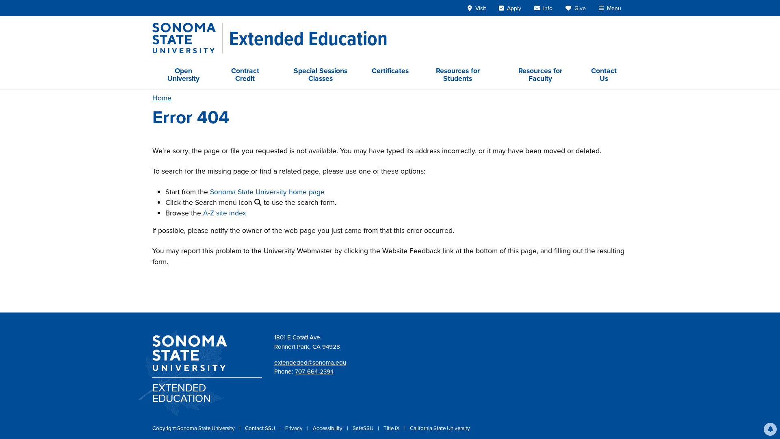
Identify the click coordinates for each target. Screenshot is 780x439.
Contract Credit (245, 74)
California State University (440, 428)
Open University (183, 74)
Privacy (294, 428)
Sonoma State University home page (267, 192)
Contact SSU (260, 428)
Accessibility (328, 428)
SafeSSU (364, 428)
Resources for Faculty (540, 74)
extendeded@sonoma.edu (310, 362)
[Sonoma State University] (187, 38)
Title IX (392, 428)
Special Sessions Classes (320, 74)
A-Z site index (224, 213)
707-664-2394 (314, 371)
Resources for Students (458, 74)
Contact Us (604, 74)
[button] (770, 429)
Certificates (390, 70)
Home (161, 98)
